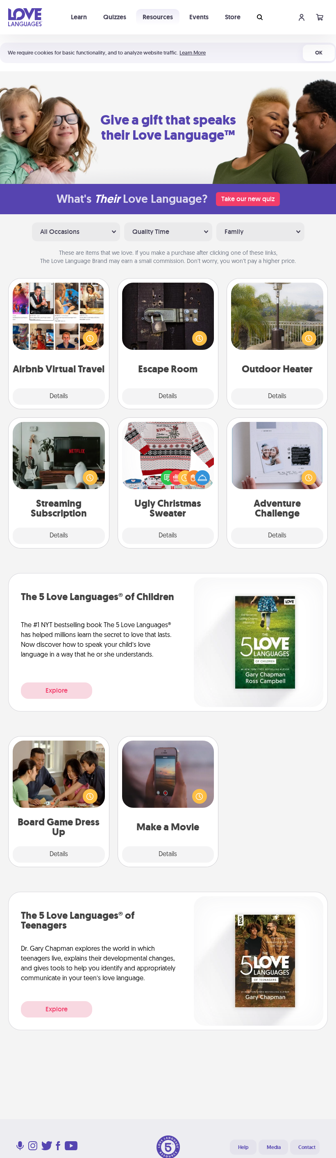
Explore (56, 690)
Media (274, 1147)
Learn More (192, 52)
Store (233, 17)
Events (199, 17)
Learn (79, 17)
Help (243, 1147)
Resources (158, 17)
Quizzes (114, 17)
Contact (307, 1147)
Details (59, 396)
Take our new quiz (248, 199)
